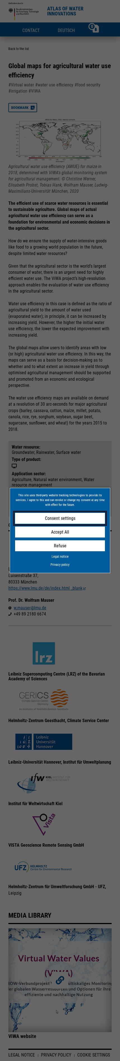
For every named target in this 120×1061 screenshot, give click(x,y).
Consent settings (60, 518)
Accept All (60, 532)
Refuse (60, 545)
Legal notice (60, 557)
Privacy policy (60, 565)
